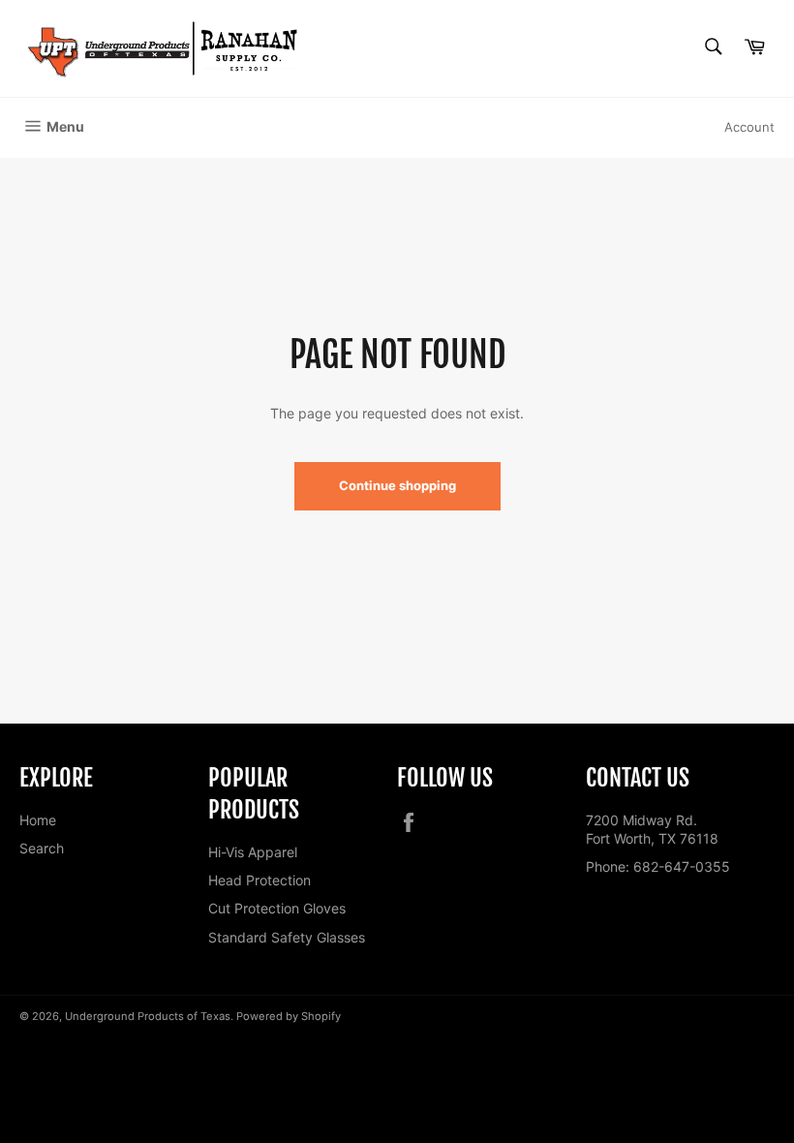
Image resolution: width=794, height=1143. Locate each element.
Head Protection (259, 880)
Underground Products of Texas (147, 1016)
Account (749, 127)
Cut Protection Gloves (277, 908)
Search (41, 848)
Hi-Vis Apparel (252, 852)
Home (37, 820)
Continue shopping (397, 485)
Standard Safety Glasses (286, 937)
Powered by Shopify (288, 1016)
